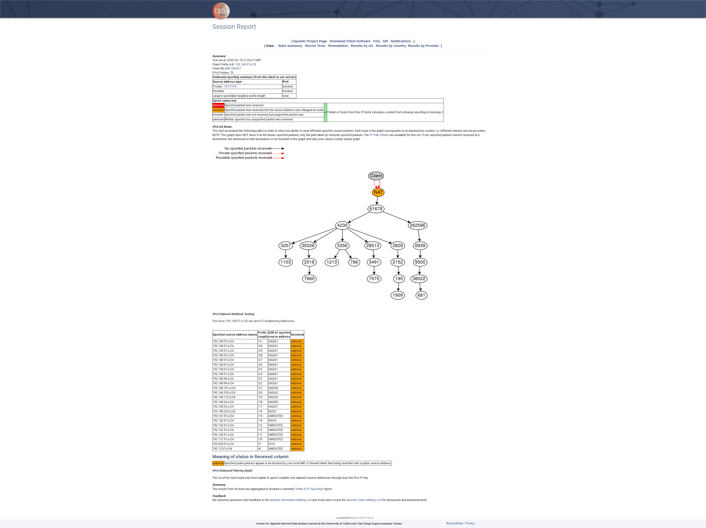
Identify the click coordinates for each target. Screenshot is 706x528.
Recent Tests (315, 46)
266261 (236, 68)
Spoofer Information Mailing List (290, 500)
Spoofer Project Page (310, 41)
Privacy (470, 523)
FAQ (376, 41)
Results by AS (362, 46)
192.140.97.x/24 (245, 64)
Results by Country (391, 46)
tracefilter (224, 477)
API (385, 41)
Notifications (401, 41)
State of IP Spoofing (309, 489)
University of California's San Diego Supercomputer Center (364, 523)
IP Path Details (379, 135)
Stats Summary (290, 46)
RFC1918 (230, 86)
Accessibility (454, 523)
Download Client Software (350, 41)
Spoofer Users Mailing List (364, 500)
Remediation (338, 46)
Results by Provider (423, 46)
